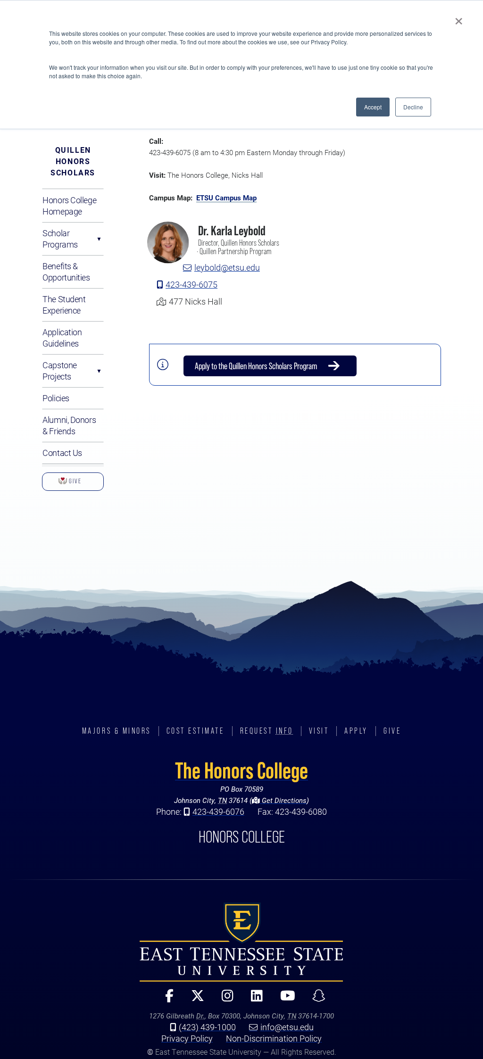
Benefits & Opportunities (66, 271)
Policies (55, 398)
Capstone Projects (59, 370)
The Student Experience (63, 304)
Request (266, 731)
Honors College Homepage (69, 205)
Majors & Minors (116, 731)
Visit (319, 731)
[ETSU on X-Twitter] (193, 999)
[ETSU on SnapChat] (315, 999)
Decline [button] (413, 107)
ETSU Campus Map (226, 197)
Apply (356, 731)
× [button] (458, 18)
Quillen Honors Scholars (72, 161)
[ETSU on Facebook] (166, 999)
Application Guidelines (62, 337)
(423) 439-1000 (207, 1027)
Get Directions (283, 800)
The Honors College (241, 770)
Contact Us (62, 452)
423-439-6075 (191, 284)
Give (73, 484)
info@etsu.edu (287, 1027)
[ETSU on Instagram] (223, 999)
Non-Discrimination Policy (274, 1038)
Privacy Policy (187, 1038)
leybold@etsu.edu (227, 267)
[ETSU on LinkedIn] (252, 999)
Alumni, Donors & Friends (69, 425)
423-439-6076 (218, 811)
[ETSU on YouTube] (283, 999)
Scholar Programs (59, 238)
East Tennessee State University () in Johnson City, (241, 942)
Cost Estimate (196, 731)
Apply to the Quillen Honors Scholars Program (256, 366)
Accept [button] (373, 107)
